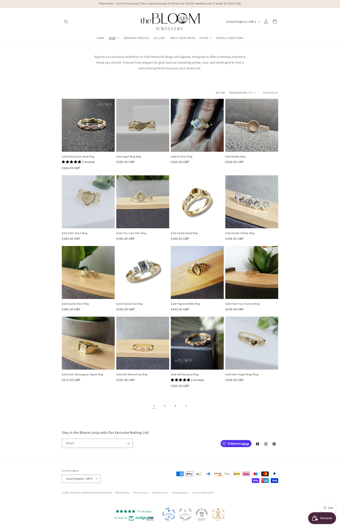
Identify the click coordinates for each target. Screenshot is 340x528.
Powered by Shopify (101, 492)
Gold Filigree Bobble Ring (185, 303)
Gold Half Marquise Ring (185, 374)
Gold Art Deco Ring (182, 156)
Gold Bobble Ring (235, 156)
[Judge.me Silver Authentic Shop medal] (185, 514)
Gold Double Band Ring (184, 233)
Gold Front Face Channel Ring (242, 303)
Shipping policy (180, 492)
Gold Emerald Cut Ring (129, 303)
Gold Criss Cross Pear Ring (131, 233)
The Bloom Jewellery (80, 492)
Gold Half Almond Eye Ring (132, 374)
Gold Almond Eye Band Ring (78, 156)
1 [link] (154, 406)
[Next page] (186, 405)
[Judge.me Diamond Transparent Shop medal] (169, 514)
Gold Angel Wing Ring (128, 156)
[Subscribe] (128, 443)
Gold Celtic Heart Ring (74, 233)
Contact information (202, 492)
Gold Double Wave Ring (75, 303)
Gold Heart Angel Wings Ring (241, 374)
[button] (66, 21)
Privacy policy (140, 492)
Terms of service (160, 492)
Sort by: (220, 92)
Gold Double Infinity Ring (239, 233)
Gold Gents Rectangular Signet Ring (82, 374)
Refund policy (122, 492)
